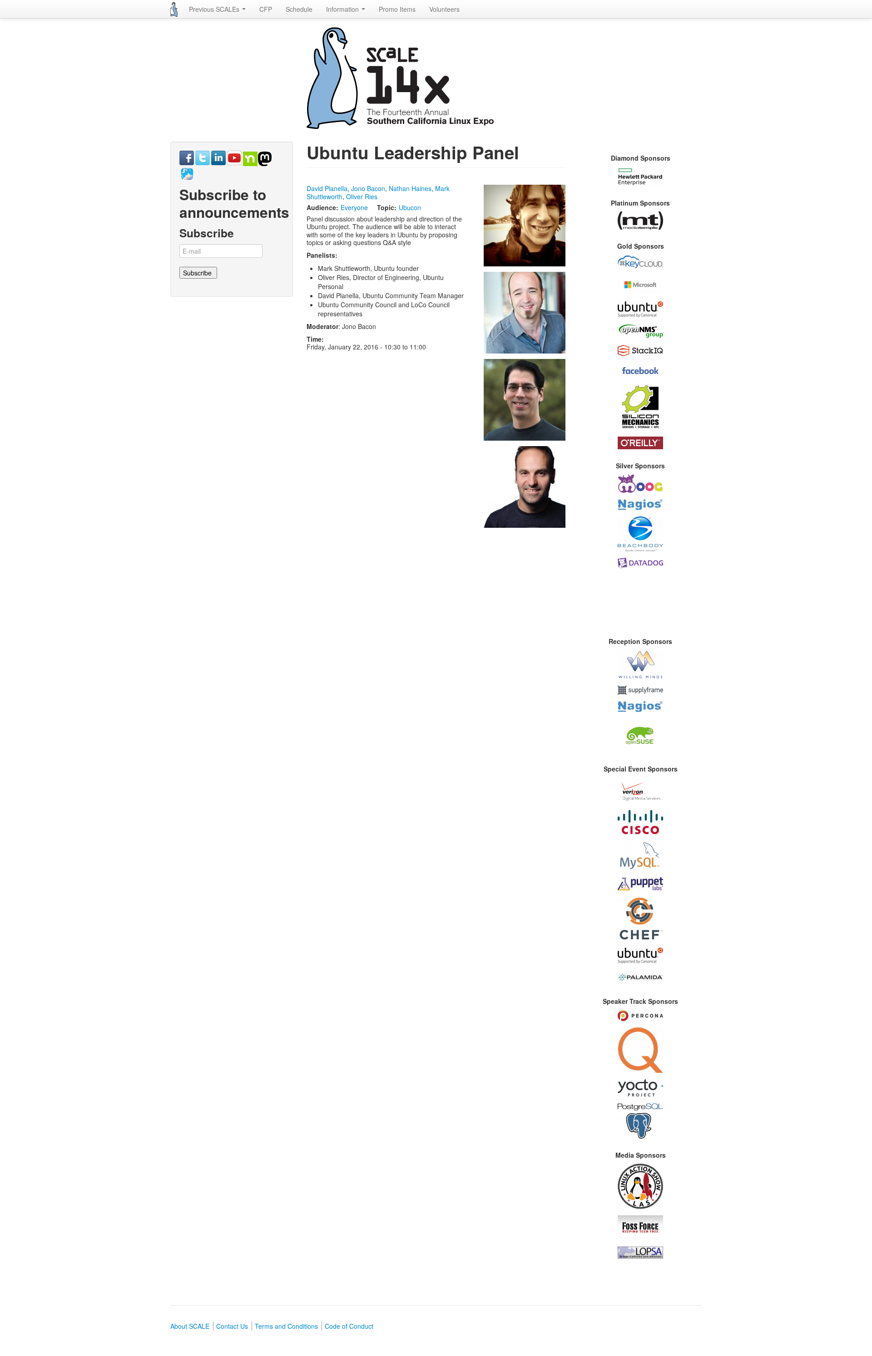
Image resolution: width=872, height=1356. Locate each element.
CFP (265, 9)
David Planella (327, 188)
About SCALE (189, 1326)
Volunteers (444, 9)
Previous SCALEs (215, 9)
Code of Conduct (349, 1326)
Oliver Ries (361, 196)
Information (343, 9)
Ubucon (410, 207)
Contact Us (232, 1326)
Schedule (299, 9)
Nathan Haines (410, 188)
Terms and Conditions (286, 1326)
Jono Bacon (368, 188)
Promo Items (397, 9)
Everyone (354, 207)
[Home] (174, 9)
